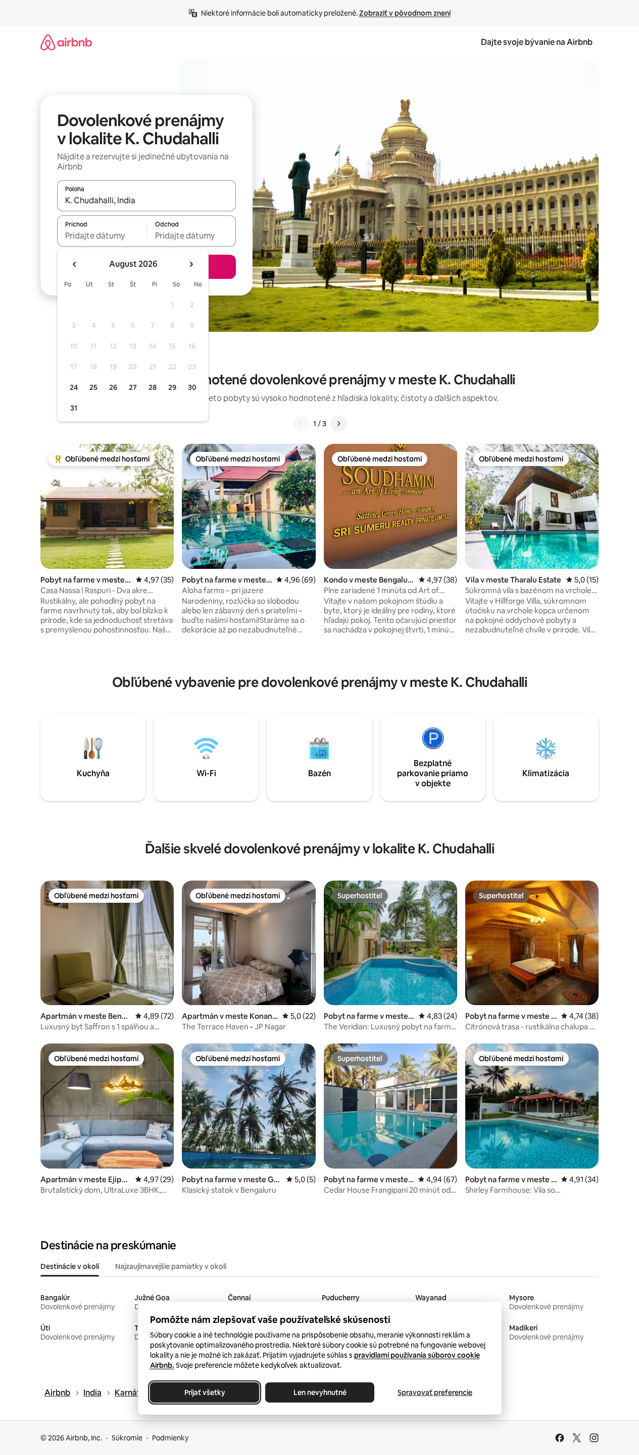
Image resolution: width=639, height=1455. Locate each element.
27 (133, 387)
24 (74, 387)
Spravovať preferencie (435, 1392)
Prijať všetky (204, 1392)
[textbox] (101, 235)
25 (93, 387)
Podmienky (170, 1437)
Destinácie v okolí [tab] (69, 1266)
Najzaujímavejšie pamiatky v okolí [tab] (170, 1266)
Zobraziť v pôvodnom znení (405, 13)
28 (153, 387)
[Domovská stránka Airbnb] (66, 42)
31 (73, 408)
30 (192, 387)
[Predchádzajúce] (301, 424)
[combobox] (146, 200)
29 (172, 387)
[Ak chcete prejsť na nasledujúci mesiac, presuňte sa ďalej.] (191, 264)
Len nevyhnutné (319, 1392)
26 (113, 387)
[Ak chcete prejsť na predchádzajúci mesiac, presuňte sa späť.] (75, 264)
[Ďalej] (338, 424)
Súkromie (127, 1437)
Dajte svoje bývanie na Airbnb (537, 42)
